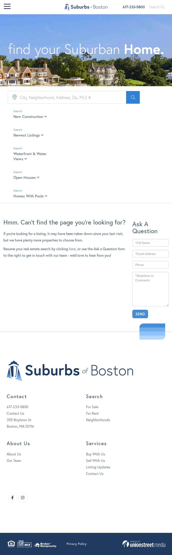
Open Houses (24, 177)
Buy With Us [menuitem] (95, 454)
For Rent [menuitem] (92, 413)
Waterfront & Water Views (30, 156)
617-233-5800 (134, 6)
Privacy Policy (76, 544)
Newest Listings (26, 135)
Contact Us (15, 413)
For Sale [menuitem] (92, 406)
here (72, 248)
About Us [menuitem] (14, 454)
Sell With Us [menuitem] (95, 460)
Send (140, 314)
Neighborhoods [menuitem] (98, 419)
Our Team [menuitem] (14, 460)
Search (155, 7)
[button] (133, 97)
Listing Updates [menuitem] (98, 467)
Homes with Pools (28, 196)
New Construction (28, 116)
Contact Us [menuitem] (94, 473)
